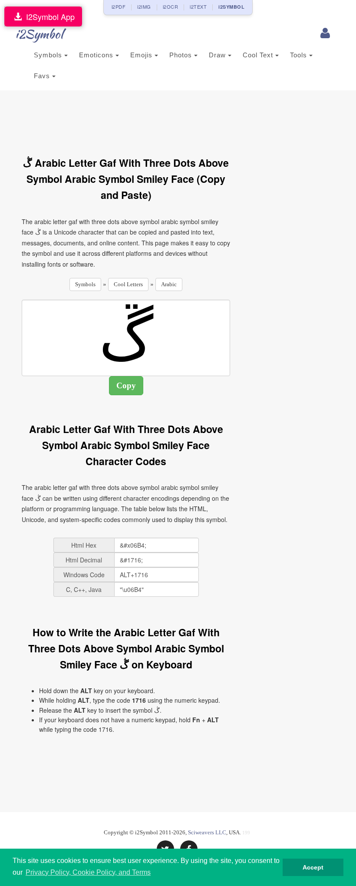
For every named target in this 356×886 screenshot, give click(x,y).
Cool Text (259, 55)
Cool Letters (128, 284)
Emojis (142, 55)
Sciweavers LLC (207, 832)
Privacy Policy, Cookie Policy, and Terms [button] (88, 872)
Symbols (49, 55)
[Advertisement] (180, 118)
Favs (43, 75)
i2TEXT (198, 6)
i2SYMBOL (231, 6)
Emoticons (97, 55)
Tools (299, 55)
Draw (218, 55)
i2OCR (170, 6)
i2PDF (119, 6)
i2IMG (144, 6)
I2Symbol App (48, 16)
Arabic (169, 284)
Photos (181, 55)
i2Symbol (39, 34)
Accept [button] (313, 867)
